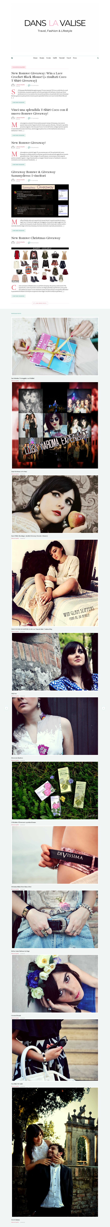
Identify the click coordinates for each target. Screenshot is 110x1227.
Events (48, 58)
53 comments (34, 85)
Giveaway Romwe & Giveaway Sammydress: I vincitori (33, 174)
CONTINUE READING (18, 102)
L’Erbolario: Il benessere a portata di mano (23, 822)
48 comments (34, 243)
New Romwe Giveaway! (28, 143)
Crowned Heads (16, 1015)
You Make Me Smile (17, 1084)
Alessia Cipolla (21, 84)
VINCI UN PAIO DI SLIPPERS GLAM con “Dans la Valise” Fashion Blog (31, 629)
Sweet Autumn (15, 1220)
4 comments (34, 180)
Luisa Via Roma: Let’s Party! (19, 471)
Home (35, 58)
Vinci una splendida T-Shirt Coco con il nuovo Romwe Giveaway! (39, 111)
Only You (14, 693)
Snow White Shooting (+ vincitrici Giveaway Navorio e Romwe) (29, 536)
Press (75, 58)
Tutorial (61, 58)
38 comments (34, 147)
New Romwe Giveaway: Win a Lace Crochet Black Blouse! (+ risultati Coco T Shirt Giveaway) (38, 77)
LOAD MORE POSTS (40, 303)
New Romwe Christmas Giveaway (35, 238)
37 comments (34, 118)
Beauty (42, 58)
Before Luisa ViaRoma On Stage (20, 951)
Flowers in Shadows (17, 758)
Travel (69, 58)
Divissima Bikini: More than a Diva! (21, 887)
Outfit (55, 58)
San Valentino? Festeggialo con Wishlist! (22, 378)
